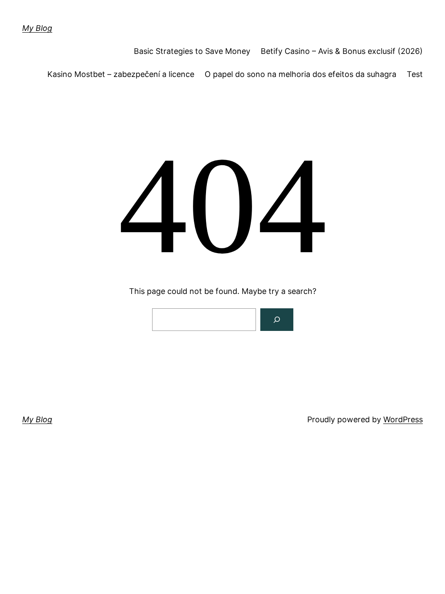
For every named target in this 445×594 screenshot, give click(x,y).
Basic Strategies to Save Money (192, 51)
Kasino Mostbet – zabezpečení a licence (120, 74)
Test (415, 74)
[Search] (276, 319)
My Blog (37, 28)
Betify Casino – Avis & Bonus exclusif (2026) (342, 51)
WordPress (403, 419)
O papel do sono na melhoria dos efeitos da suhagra (300, 74)
